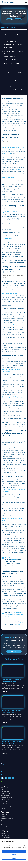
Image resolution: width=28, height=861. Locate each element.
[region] (14, 850)
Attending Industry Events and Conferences (14, 66)
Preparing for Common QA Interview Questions (12, 82)
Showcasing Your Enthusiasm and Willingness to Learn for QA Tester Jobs (13, 74)
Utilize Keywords (8, 47)
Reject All (14, 858)
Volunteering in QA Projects (10, 59)
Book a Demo (8, 557)
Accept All (14, 851)
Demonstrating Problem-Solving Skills (13, 86)
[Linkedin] (2, 778)
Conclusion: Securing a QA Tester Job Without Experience (13, 91)
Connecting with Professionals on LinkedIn (14, 69)
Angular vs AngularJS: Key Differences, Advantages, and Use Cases (14, 614)
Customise (14, 854)
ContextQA (14, 559)
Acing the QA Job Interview (8, 78)
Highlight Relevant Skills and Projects (13, 44)
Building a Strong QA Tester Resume (10, 41)
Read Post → (6, 691)
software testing (7, 153)
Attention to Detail (8, 38)
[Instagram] (13, 778)
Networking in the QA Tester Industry (11, 63)
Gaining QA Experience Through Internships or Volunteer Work (13, 52)
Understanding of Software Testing (12, 34)
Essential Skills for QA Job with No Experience (13, 32)
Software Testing (17, 169)
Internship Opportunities (9, 56)
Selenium (11, 235)
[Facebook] (6, 778)
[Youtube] (9, 778)
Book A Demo (14, 651)
